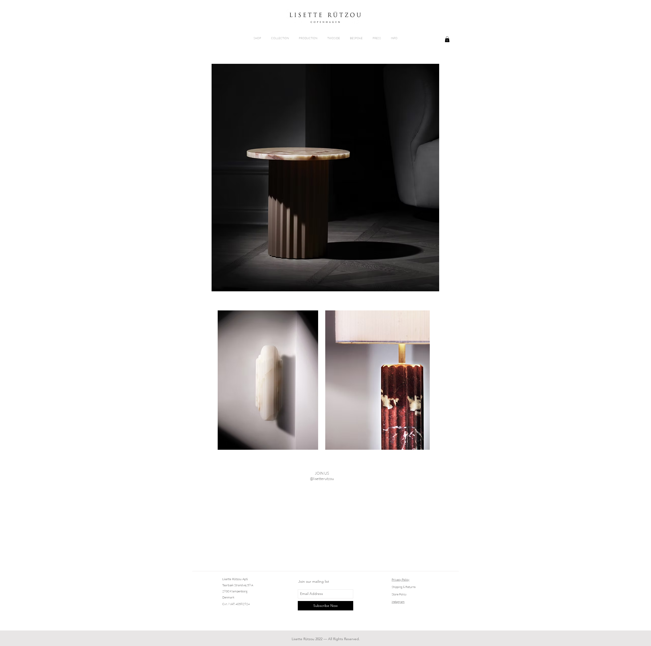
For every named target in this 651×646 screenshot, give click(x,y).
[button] (447, 39)
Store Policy (399, 594)
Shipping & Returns (404, 587)
